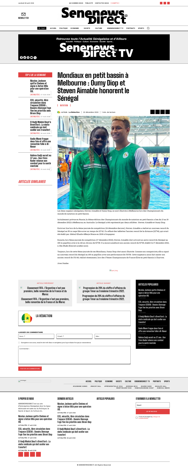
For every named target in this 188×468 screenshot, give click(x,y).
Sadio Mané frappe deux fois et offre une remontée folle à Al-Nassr (40, 142)
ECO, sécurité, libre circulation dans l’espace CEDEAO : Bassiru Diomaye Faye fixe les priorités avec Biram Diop (40, 107)
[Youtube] (168, 3)
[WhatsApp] (167, 112)
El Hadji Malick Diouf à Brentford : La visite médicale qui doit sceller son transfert (40, 126)
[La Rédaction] (59, 112)
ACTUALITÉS (35, 94)
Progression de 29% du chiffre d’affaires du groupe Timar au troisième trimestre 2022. (103, 297)
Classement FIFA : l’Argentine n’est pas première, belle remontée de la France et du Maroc (45, 301)
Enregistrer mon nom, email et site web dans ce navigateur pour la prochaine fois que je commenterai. (56, 343)
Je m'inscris (151, 411)
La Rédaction (74, 112)
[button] (148, 28)
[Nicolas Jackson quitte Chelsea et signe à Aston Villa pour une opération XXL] (23, 84)
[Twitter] (157, 112)
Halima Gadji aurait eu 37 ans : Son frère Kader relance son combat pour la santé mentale (40, 160)
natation (64, 105)
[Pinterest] (162, 112)
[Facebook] (161, 3)
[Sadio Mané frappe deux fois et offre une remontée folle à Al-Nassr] (23, 142)
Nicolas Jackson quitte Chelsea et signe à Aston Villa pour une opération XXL (39, 86)
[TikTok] (165, 3)
